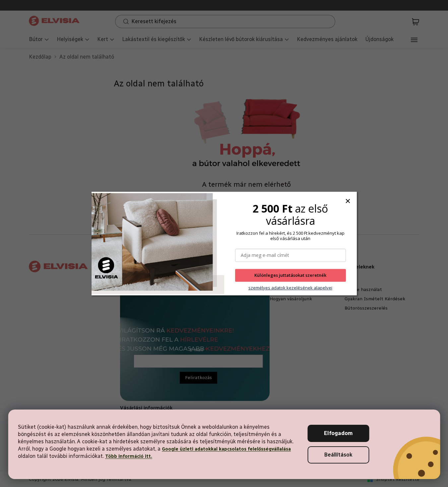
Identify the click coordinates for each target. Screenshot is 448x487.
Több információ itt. (128, 456)
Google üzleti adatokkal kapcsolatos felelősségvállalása (226, 449)
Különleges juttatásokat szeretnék (290, 275)
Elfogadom (338, 433)
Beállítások (338, 455)
